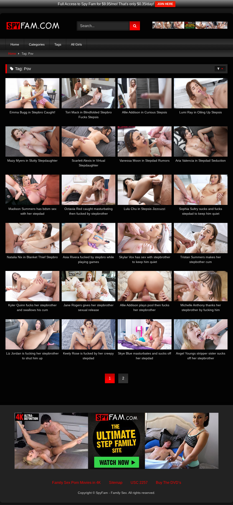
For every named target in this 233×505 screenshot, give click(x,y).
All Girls (76, 44)
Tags (57, 44)
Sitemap (115, 483)
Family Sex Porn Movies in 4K (76, 483)
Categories (37, 44)
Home (14, 44)
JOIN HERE (165, 4)
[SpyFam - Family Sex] (35, 26)
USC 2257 (139, 483)
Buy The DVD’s (168, 483)
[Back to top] (219, 491)
